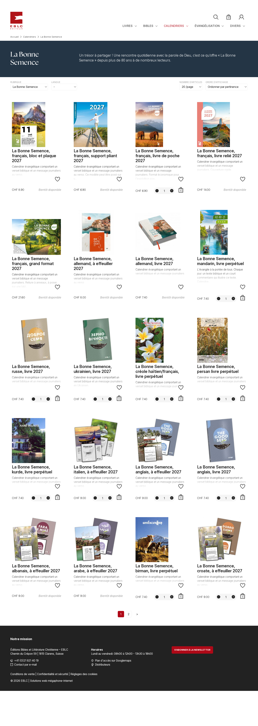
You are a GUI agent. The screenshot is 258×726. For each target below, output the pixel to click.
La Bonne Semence (51, 36)
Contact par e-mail (25, 664)
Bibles (148, 26)
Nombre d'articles (191, 82)
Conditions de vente (22, 674)
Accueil (14, 36)
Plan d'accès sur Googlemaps (113, 660)
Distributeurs (102, 664)
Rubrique (15, 82)
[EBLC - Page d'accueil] (16, 20)
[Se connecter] (241, 17)
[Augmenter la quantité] (171, 190)
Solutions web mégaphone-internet (51, 680)
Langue (55, 82)
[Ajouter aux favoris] (57, 179)
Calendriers (174, 26)
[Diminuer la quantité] (157, 190)
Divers (235, 26)
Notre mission (21, 639)
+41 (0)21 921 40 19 (26, 660)
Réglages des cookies (83, 674)
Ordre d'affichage (217, 82)
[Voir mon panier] (228, 17)
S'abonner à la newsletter (192, 650)
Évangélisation (207, 26)
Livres (128, 26)
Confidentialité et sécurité (52, 674)
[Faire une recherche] (215, 17)
